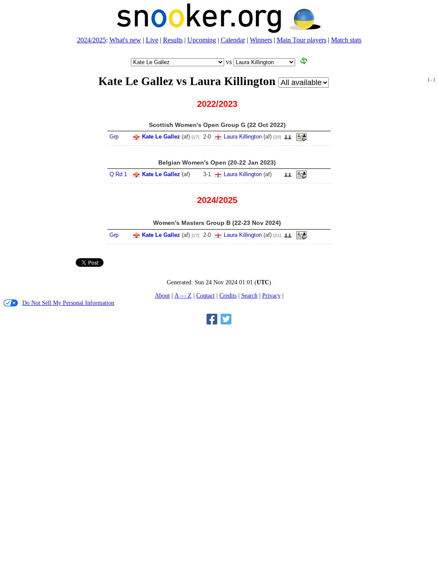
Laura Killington (243, 136)
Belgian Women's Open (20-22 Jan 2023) (217, 162)
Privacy (271, 295)
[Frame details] (301, 139)
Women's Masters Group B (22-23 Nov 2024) (217, 222)
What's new (125, 40)
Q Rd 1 (118, 174)
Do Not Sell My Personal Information (68, 302)
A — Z (183, 295)
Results (173, 40)
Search (249, 295)
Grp (114, 136)
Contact (205, 295)
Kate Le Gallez (161, 136)
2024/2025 (91, 40)
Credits (228, 295)
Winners (261, 40)
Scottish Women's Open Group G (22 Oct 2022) (217, 124)
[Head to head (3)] (288, 139)
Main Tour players (301, 40)
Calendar (233, 40)
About (162, 295)
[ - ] (431, 79)
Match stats (346, 40)
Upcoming (201, 40)
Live (152, 40)
